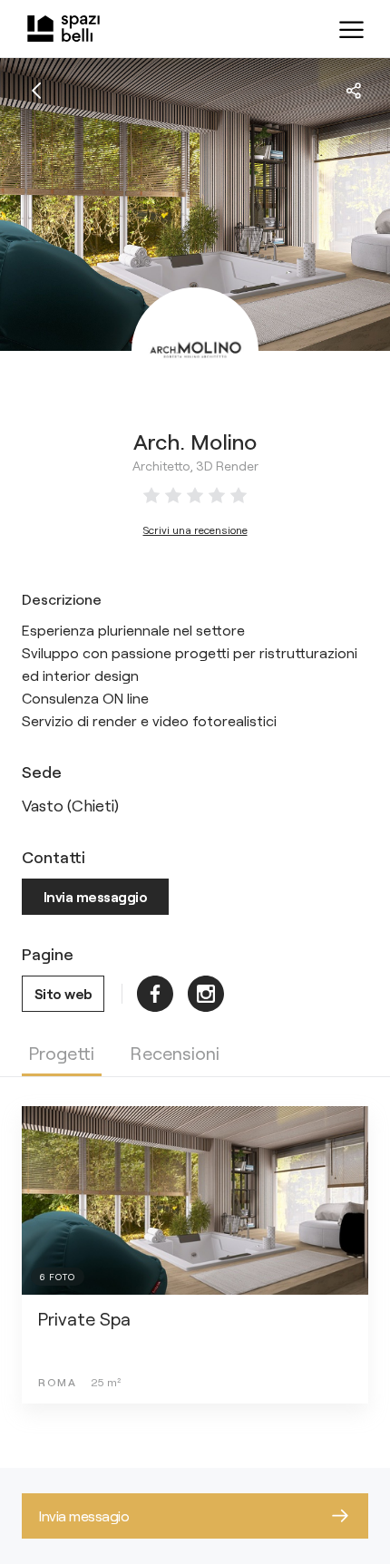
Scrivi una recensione (195, 529)
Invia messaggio (96, 896)
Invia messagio (84, 1515)
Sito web (63, 993)
